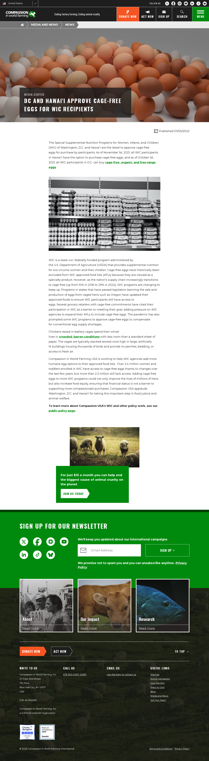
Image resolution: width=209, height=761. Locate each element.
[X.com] (167, 3)
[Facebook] (173, 3)
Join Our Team (158, 700)
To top (180, 651)
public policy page (62, 410)
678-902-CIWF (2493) (74, 674)
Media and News (44, 24)
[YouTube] (186, 3)
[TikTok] (198, 3)
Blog (152, 691)
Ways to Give (157, 687)
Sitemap (154, 674)
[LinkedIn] (192, 3)
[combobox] (8, 3)
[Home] (22, 24)
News (69, 24)
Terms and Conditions (160, 748)
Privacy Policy (182, 748)
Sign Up (166, 550)
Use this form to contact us (121, 674)
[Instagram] (180, 3)
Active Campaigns (160, 678)
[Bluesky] (205, 3)
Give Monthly (157, 683)
